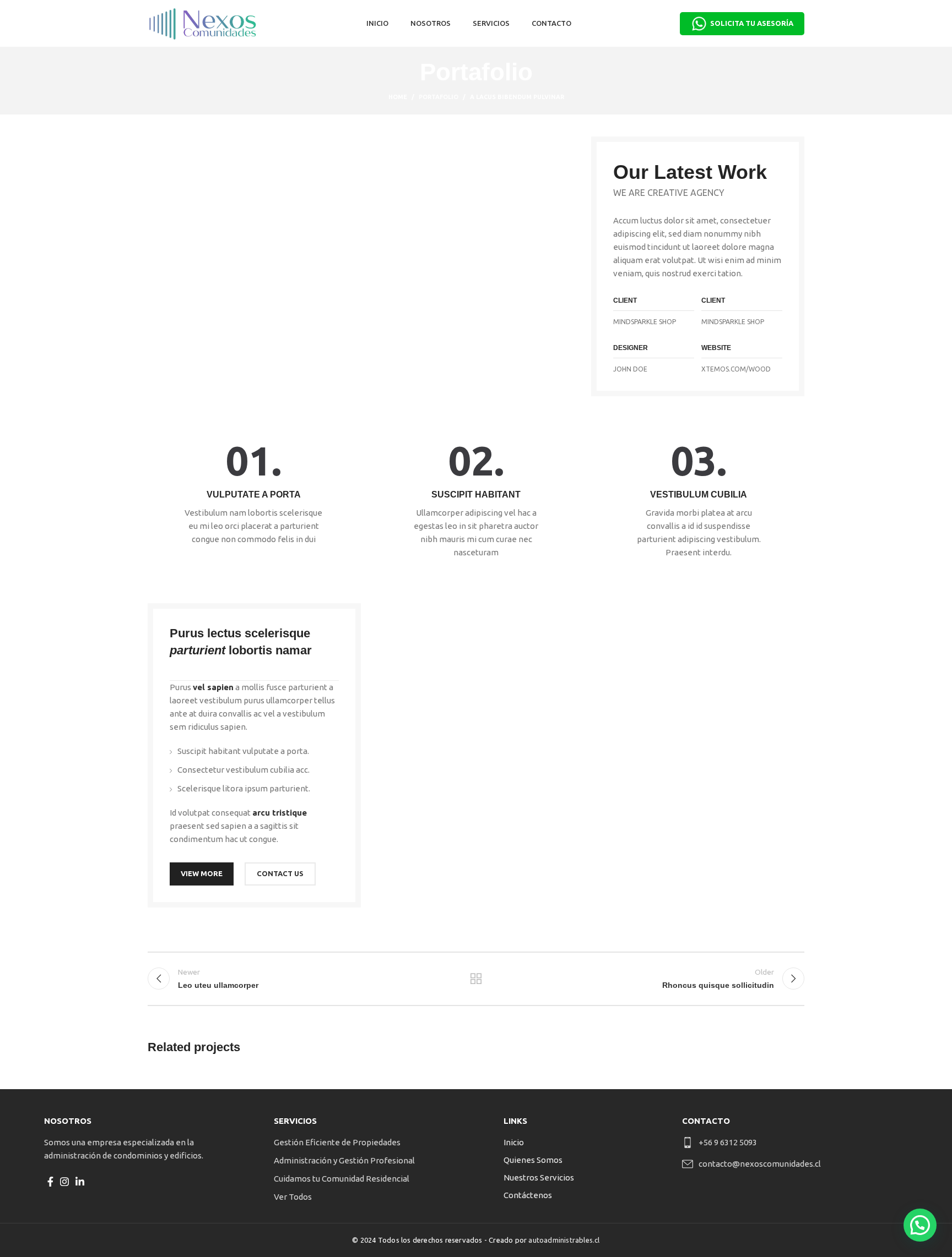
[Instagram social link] (64, 1181)
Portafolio (438, 97)
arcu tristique (279, 812)
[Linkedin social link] (80, 1181)
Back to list (476, 979)
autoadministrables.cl (563, 1240)
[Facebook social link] (50, 1181)
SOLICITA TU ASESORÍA (751, 23)
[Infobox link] (253, 493)
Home (397, 97)
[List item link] (369, 1142)
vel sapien (213, 687)
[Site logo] (203, 22)
